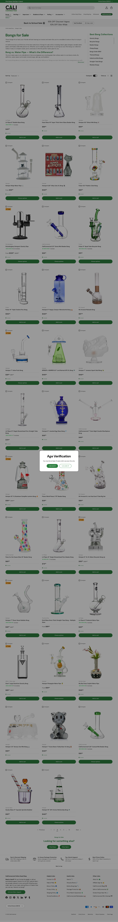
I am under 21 (65, 466)
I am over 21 (52, 466)
